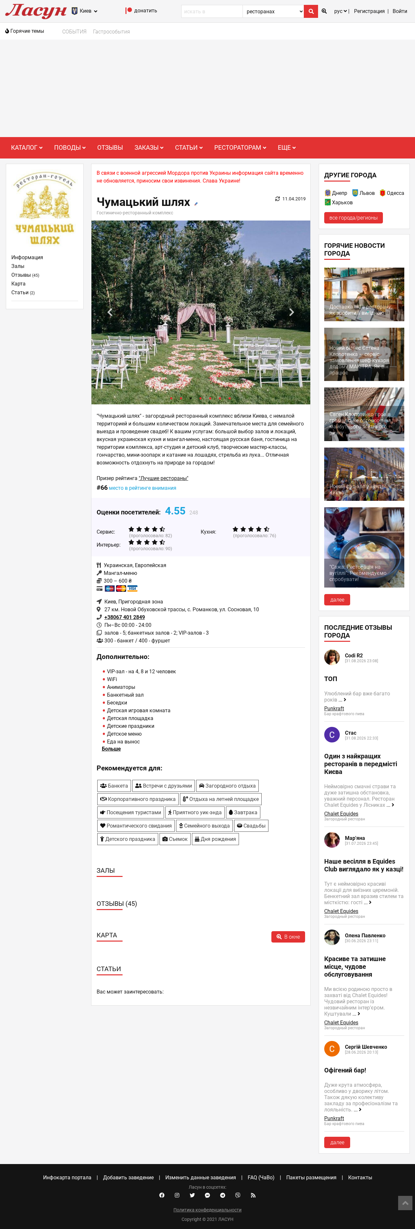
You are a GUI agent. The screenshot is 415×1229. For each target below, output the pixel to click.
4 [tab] (200, 398)
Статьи (23, 292)
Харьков (342, 202)
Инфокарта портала (67, 1177)
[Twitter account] (192, 1195)
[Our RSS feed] (253, 1195)
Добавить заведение (128, 1177)
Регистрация (369, 11)
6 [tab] (220, 398)
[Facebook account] (162, 1195)
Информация (27, 257)
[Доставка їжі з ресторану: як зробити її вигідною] (364, 319)
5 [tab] (210, 398)
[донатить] (128, 12)
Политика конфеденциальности (207, 1209)
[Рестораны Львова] (356, 194)
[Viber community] (238, 1195)
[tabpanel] (201, 312)
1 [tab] (171, 398)
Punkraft (334, 708)
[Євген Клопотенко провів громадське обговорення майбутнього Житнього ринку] (364, 439)
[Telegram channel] (223, 1195)
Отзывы (110, 147)
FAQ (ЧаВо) (261, 1177)
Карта (18, 284)
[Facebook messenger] (207, 1195)
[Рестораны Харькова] (328, 203)
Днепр (339, 193)
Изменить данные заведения (200, 1177)
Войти (400, 11)
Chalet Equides (341, 814)
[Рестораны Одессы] (383, 194)
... (341, 700)
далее (337, 600)
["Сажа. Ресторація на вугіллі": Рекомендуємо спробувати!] (364, 586)
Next (291, 312)
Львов (367, 193)
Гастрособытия (111, 32)
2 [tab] (181, 398)
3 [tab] (191, 398)
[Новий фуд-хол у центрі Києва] (364, 499)
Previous (110, 312)
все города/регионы (353, 218)
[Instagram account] (177, 1195)
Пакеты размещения (311, 1177)
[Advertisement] (207, 88)
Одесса (395, 193)
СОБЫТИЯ (74, 32)
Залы (17, 266)
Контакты (360, 1177)
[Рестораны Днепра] (328, 194)
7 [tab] (230, 398)
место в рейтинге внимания (142, 488)
